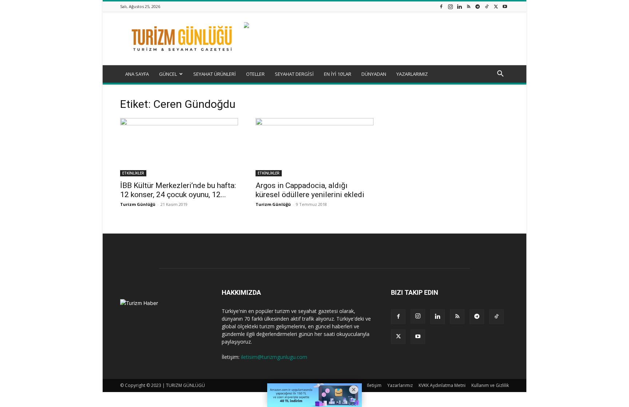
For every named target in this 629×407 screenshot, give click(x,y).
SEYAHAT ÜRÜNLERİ (214, 74)
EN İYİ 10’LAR (337, 74)
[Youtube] (505, 6)
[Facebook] (441, 6)
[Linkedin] (459, 6)
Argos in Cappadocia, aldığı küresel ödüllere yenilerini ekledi (310, 190)
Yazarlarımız (400, 385)
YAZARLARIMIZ (412, 74)
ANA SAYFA (137, 74)
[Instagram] (450, 6)
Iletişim (374, 385)
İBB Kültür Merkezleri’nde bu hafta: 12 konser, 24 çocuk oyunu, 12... (178, 190)
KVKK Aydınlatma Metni (442, 385)
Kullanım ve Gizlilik (490, 385)
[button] (500, 74)
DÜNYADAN (373, 74)
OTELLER (255, 74)
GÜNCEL (168, 74)
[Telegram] (478, 6)
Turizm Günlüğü (137, 204)
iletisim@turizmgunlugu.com (274, 356)
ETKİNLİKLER (133, 173)
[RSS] (468, 6)
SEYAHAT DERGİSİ (294, 74)
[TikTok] (487, 6)
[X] (496, 6)
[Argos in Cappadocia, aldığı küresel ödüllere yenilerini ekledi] (314, 147)
